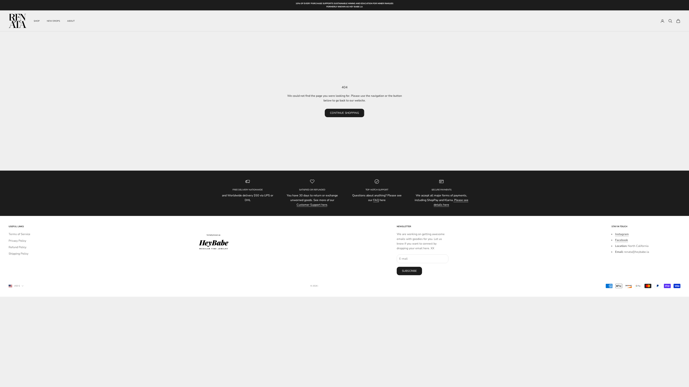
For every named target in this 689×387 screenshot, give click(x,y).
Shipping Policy (18, 254)
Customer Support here (312, 205)
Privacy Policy (17, 241)
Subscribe (409, 271)
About (71, 21)
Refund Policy (17, 247)
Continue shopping (344, 113)
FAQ (376, 200)
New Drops (53, 21)
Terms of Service (19, 234)
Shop (37, 21)
